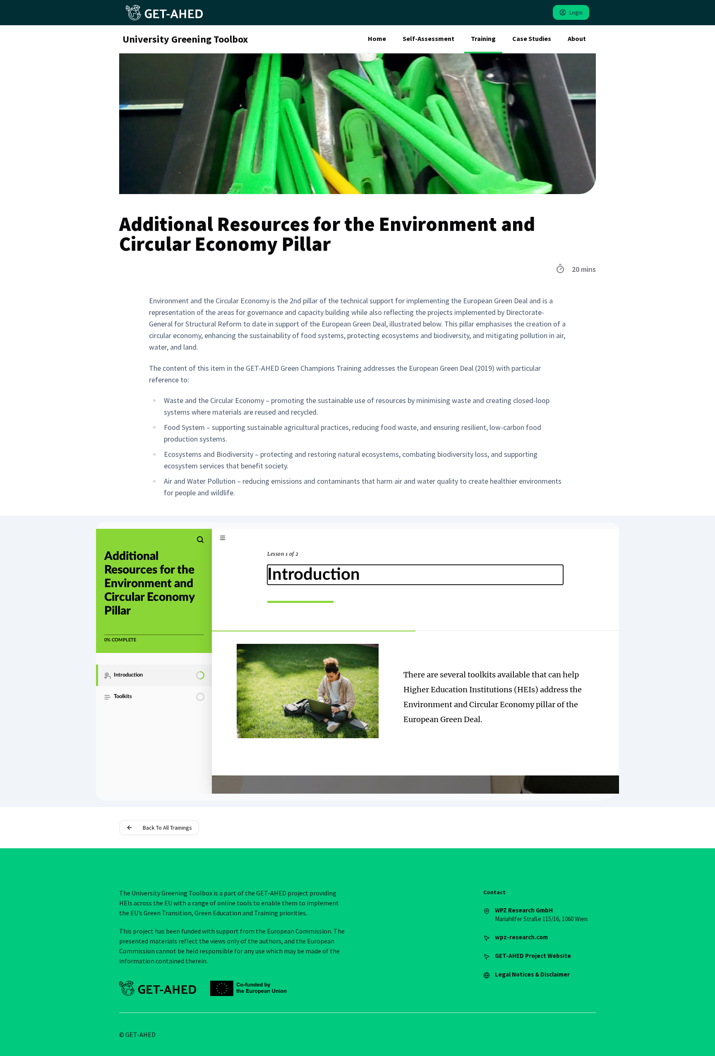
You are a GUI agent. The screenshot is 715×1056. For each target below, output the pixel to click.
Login (576, 12)
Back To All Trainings (167, 827)
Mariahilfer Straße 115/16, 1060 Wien (541, 914)
